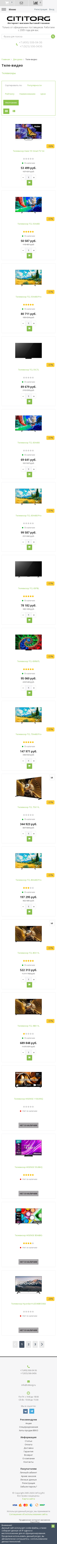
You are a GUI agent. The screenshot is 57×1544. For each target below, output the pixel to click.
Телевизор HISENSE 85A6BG (28, 1235)
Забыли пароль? (28, 1486)
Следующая (41, 1344)
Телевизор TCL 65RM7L (28, 661)
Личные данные (28, 1479)
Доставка (28, 1448)
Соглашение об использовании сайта (28, 1514)
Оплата (28, 1444)
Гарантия (28, 1451)
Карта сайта (28, 1498)
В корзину (29, 182)
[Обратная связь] (21, 3)
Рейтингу (9, 93)
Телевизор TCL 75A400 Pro (28, 734)
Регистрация (40, 9)
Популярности (34, 85)
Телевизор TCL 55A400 (29, 223)
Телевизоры (9, 73)
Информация (28, 1437)
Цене (43, 93)
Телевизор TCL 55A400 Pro (28, 296)
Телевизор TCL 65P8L (28, 588)
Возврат (28, 1454)
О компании (28, 1458)
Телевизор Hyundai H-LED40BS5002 (28, 1303)
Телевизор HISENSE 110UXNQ (28, 1098)
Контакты (29, 1461)
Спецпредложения (28, 1426)
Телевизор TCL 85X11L (28, 952)
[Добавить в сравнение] (51, 777)
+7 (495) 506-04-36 (30, 42)
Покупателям (28, 1468)
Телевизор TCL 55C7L (28, 369)
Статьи (28, 1441)
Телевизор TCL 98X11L (28, 1025)
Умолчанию (11, 102)
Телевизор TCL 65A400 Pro (28, 515)
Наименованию (27, 93)
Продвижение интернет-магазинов (34, 1520)
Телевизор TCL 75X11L (28, 807)
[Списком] (14, 111)
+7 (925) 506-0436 (31, 46)
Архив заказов (28, 1476)
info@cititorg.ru (28, 1385)
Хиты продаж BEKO (28, 1430)
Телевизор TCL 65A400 (29, 442)
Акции (28, 1423)
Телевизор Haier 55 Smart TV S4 (28, 151)
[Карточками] (6, 111)
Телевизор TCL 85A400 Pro (28, 879)
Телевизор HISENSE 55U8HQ (28, 1167)
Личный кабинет (28, 1472)
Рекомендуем (28, 1419)
